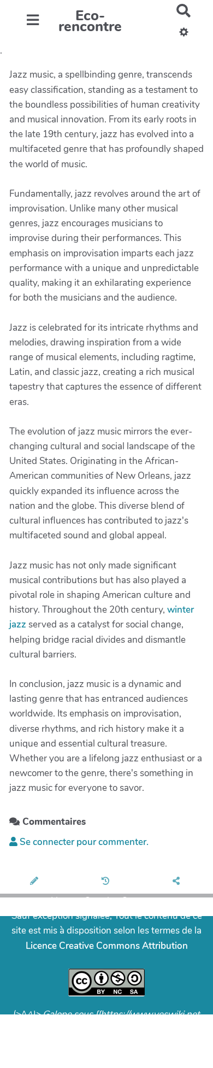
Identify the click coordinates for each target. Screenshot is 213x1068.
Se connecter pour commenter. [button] (83, 842)
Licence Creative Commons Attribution (107, 946)
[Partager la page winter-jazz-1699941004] (177, 881)
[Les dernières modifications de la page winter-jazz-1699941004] (107, 881)
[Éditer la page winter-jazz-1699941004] (36, 881)
